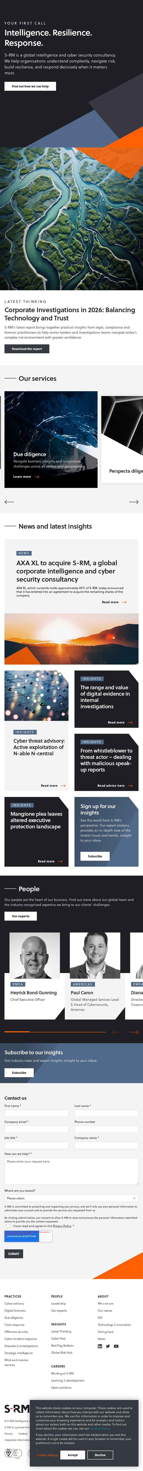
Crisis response (14, 1325)
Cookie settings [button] (47, 1455)
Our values (105, 1310)
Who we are (105, 1303)
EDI (100, 1318)
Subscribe (95, 856)
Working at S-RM (62, 1373)
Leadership (58, 1303)
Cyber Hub (58, 1338)
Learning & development (67, 1380)
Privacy (8, 1433)
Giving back (105, 1332)
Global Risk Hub (61, 1353)
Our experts (20, 916)
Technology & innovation (114, 1325)
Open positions (61, 1387)
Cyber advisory (14, 1303)
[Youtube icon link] (116, 1346)
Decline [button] (100, 1455)
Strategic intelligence (18, 1353)
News (101, 1339)
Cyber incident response (20, 1339)
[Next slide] (134, 502)
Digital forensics (15, 1310)
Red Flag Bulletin (62, 1345)
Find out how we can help (30, 86)
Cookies (23, 1433)
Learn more (22, 477)
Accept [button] (73, 1455)
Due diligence (13, 1318)
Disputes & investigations (21, 1346)
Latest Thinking (61, 1331)
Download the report (27, 349)
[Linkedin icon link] (100, 1346)
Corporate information (17, 1440)
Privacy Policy (62, 1226)
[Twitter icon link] (108, 1346)
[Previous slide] (9, 502)
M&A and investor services (16, 1362)
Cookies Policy (100, 1428)
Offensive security (16, 1332)
